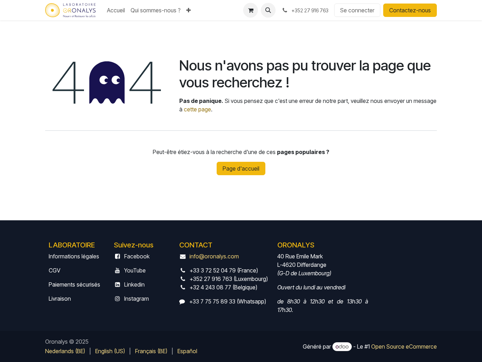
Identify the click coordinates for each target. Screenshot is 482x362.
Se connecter (357, 10)
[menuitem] (116, 10)
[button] (268, 10)
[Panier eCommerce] (250, 10)
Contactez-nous (410, 10)
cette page (197, 109)
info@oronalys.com (214, 256)
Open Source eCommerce (404, 346)
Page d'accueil (241, 168)
